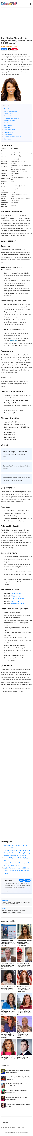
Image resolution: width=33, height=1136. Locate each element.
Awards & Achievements (11, 118)
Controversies (8, 125)
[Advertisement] (16, 23)
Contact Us (11, 1127)
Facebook (4, 49)
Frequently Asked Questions (12, 137)
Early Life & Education (10, 111)
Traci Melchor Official (18, 598)
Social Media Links (9, 134)
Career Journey (8, 113)
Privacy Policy (20, 1127)
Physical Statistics (9, 120)
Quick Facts (7, 109)
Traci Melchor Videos (17, 603)
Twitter (21, 880)
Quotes (6, 123)
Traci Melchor (15, 601)
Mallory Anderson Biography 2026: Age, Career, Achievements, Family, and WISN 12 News (18, 870)
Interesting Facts (9, 132)
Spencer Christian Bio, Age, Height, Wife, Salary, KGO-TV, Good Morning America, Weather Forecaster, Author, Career (17, 853)
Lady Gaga (13, 341)
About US (4, 1127)
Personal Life (8, 116)
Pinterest (14, 49)
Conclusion (7, 139)
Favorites (7, 127)
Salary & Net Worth (9, 129)
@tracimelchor (16, 593)
